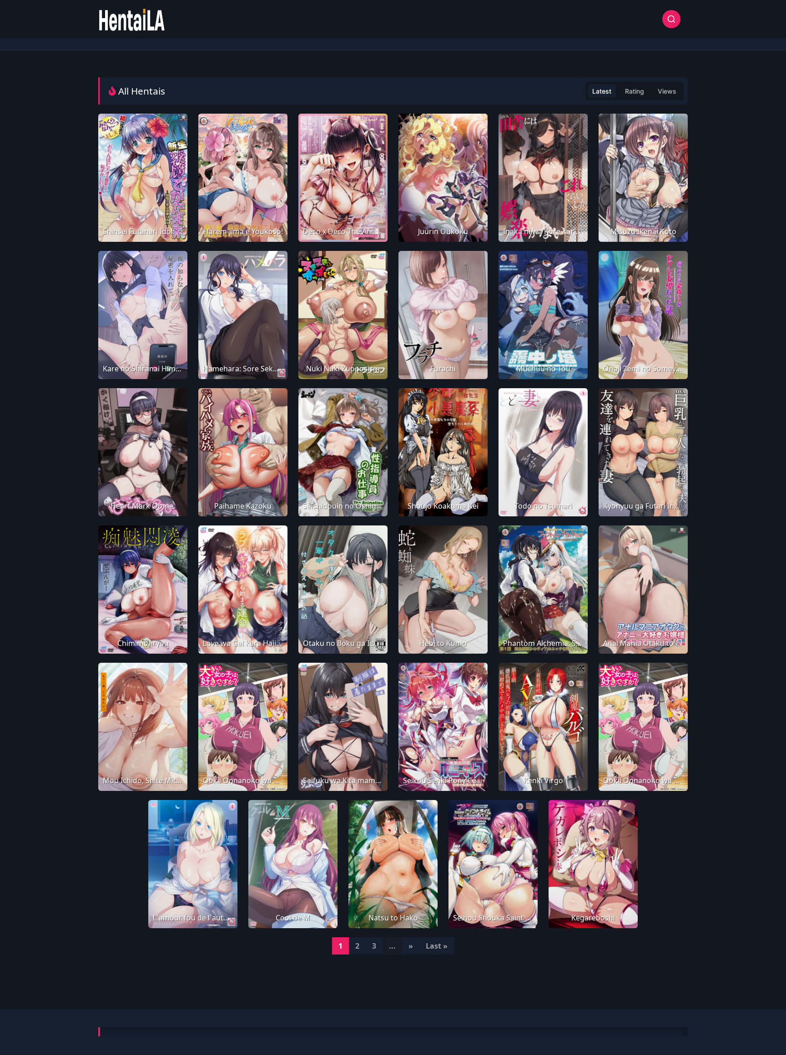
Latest (601, 91)
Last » (437, 946)
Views (667, 91)
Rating (634, 91)
